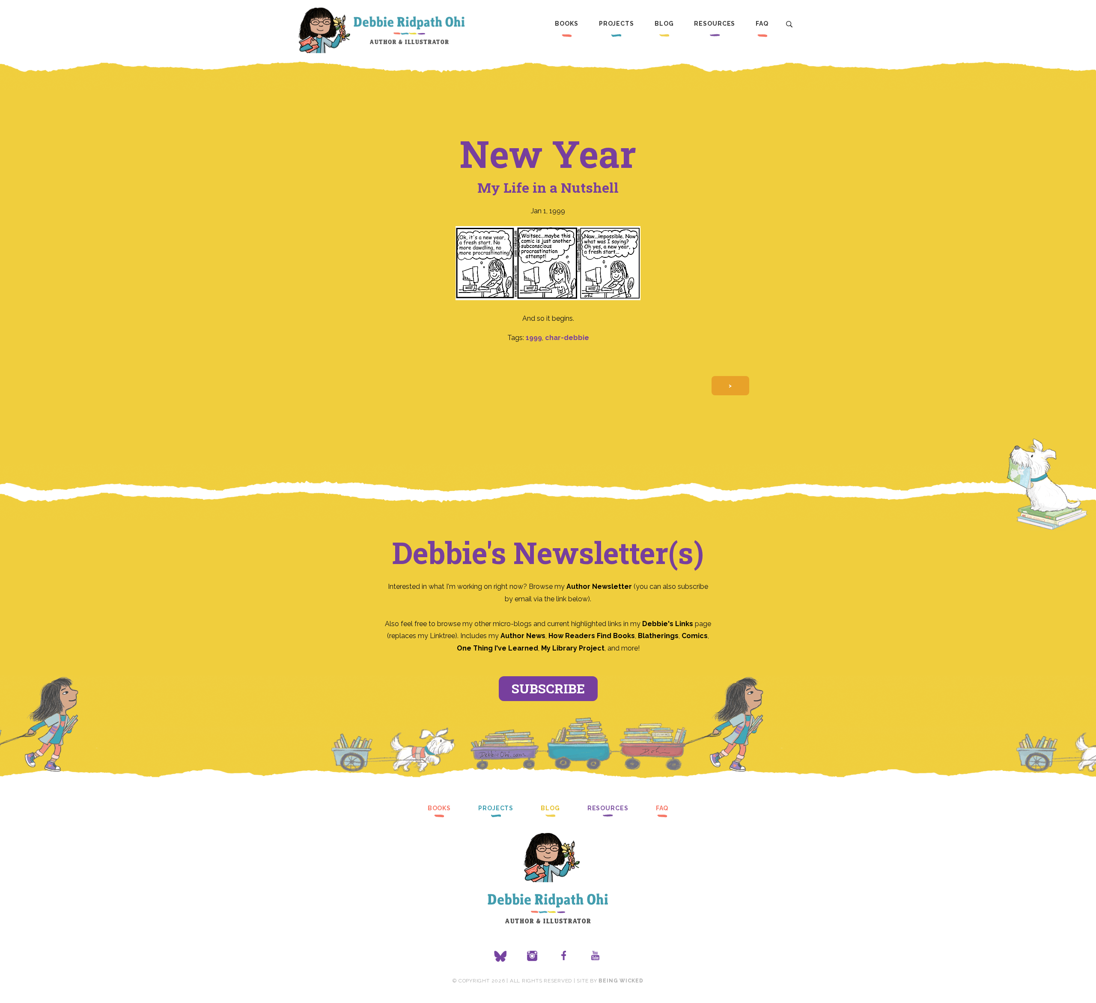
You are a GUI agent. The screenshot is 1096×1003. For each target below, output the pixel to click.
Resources (714, 23)
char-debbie (567, 338)
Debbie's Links (667, 624)
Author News (522, 636)
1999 (534, 338)
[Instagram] (532, 956)
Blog (664, 23)
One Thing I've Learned (497, 648)
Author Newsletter (600, 586)
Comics (695, 636)
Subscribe (548, 688)
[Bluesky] (500, 956)
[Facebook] (563, 956)
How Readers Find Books (591, 636)
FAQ (762, 23)
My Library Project (573, 648)
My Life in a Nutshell (548, 187)
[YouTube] (595, 956)
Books (566, 23)
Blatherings (658, 636)
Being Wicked (621, 981)
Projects (616, 23)
